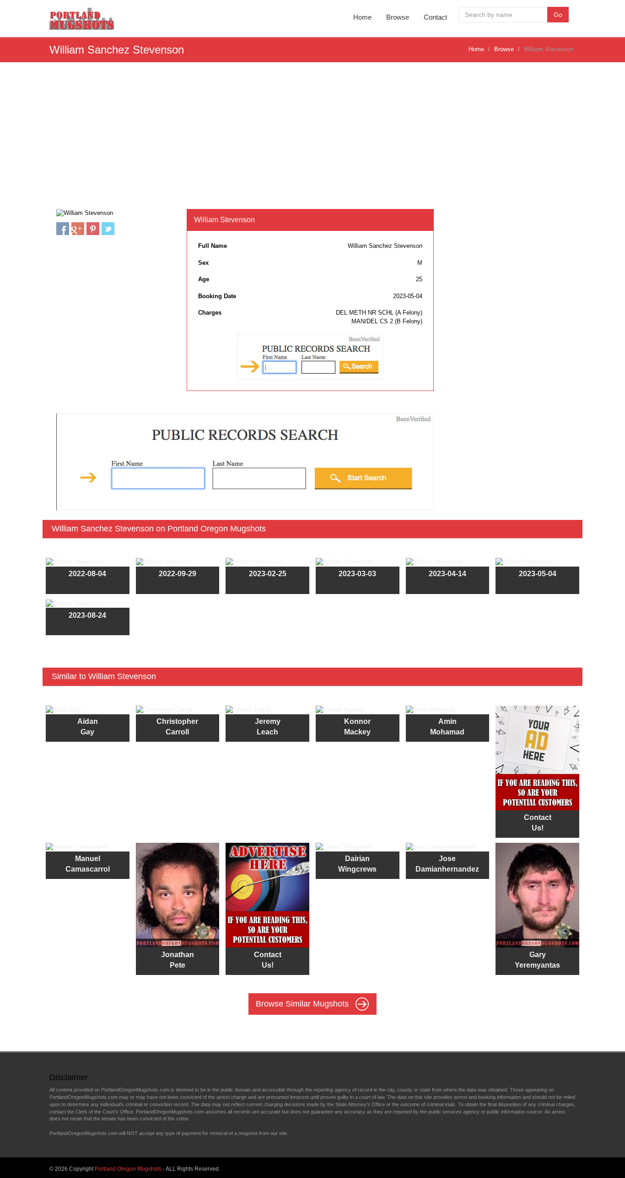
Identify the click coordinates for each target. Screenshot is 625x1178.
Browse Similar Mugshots (303, 1003)
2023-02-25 (267, 574)
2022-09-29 (177, 574)
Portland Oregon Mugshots (128, 1169)
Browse (397, 17)
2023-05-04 (537, 574)
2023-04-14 (447, 574)
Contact (435, 17)
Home (362, 17)
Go (558, 14)
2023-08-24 (87, 615)
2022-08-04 (87, 574)
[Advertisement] (312, 140)
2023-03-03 (357, 574)
